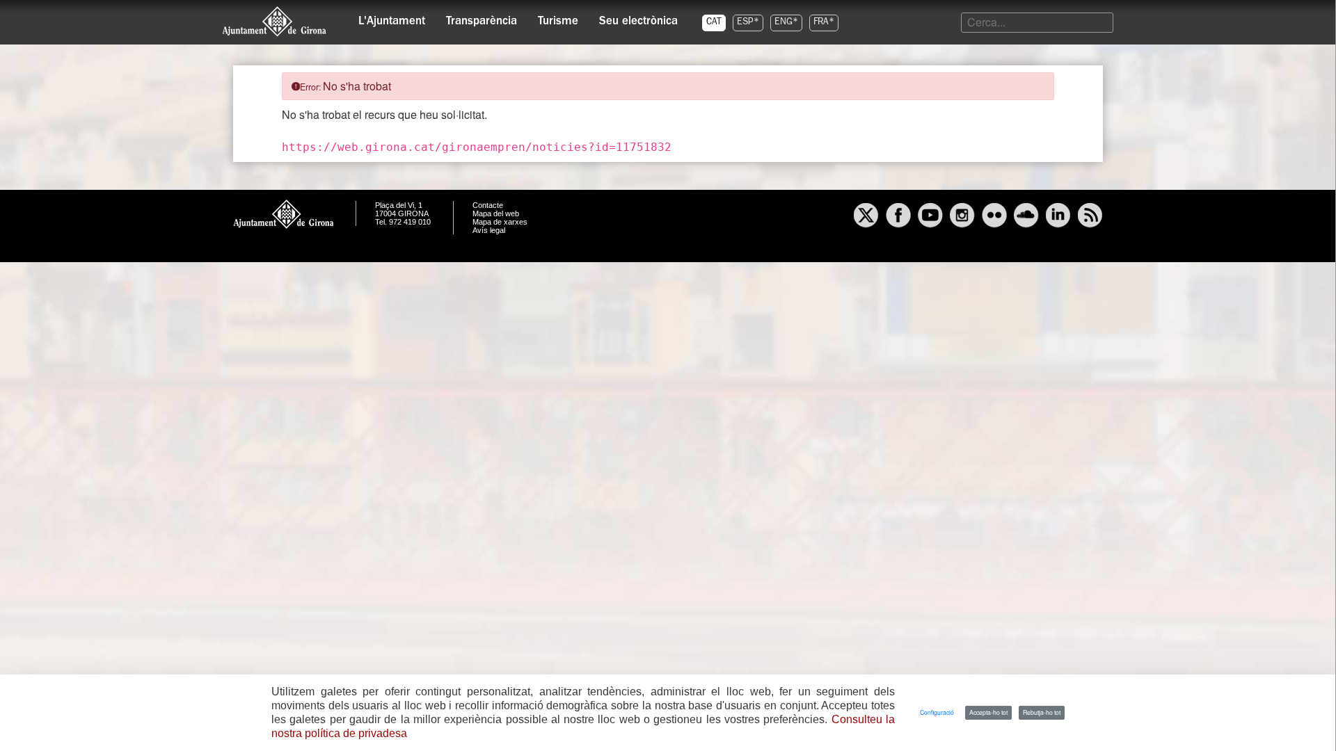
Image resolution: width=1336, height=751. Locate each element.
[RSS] (1090, 217)
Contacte (487, 205)
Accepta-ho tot (988, 712)
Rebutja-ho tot (1041, 712)
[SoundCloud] (1026, 217)
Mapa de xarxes (499, 222)
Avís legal (488, 230)
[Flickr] (994, 217)
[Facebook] (898, 217)
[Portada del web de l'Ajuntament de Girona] (275, 21)
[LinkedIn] (1058, 217)
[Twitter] (866, 217)
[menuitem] (391, 18)
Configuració (937, 712)
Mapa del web (495, 213)
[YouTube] (930, 217)
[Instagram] (962, 217)
